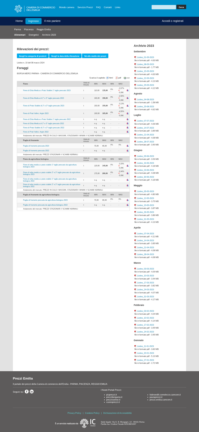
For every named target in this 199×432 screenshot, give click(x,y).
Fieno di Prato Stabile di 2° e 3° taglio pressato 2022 (43, 128)
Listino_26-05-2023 (145, 212)
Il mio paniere (52, 20)
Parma (17, 29)
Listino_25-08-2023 (145, 106)
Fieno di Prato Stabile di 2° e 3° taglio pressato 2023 (43, 106)
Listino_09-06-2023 (145, 156)
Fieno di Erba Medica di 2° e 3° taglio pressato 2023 (43, 98)
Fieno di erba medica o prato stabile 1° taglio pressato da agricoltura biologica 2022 (49, 180)
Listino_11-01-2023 (145, 346)
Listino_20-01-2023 (145, 353)
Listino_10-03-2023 (145, 275)
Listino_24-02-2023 (145, 332)
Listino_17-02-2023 (145, 325)
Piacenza (28, 29)
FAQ (98, 7)
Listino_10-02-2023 (145, 318)
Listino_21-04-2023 (145, 135)
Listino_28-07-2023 (145, 142)
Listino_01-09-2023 (145, 57)
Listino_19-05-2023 (145, 205)
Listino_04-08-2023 (145, 99)
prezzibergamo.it (114, 397)
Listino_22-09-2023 (145, 78)
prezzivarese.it (113, 400)
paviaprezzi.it (156, 397)
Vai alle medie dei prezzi (95, 56)
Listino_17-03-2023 (145, 282)
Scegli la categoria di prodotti (32, 56)
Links (117, 7)
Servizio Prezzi (85, 7)
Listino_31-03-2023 (145, 296)
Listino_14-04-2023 (145, 240)
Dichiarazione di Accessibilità (117, 413)
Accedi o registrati (172, 20)
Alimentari (19, 35)
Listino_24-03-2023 (145, 289)
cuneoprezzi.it (113, 402)
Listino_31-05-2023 (145, 219)
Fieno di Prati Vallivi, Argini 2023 (35, 113)
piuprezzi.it (111, 395)
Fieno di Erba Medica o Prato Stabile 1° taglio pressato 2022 (47, 119)
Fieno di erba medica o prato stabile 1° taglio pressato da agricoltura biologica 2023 (49, 166)
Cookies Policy (92, 413)
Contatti (108, 7)
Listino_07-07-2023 (145, 121)
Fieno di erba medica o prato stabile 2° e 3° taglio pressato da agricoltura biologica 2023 (51, 173)
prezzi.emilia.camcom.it (161, 400)
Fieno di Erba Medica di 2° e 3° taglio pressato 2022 (43, 123)
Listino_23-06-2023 (145, 170)
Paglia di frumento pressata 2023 (36, 146)
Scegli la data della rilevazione (65, 56)
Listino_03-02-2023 (145, 311)
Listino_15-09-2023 (145, 71)
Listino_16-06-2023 (145, 163)
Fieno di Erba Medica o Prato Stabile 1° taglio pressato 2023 (47, 90)
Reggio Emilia (44, 29)
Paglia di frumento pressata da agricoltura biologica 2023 (45, 200)
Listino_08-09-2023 (145, 64)
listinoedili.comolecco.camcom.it (165, 395)
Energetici (34, 35)
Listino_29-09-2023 (145, 85)
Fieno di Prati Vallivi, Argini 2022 (35, 132)
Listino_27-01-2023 (145, 360)
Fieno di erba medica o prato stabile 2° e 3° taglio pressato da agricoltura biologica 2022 (51, 185)
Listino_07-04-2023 (145, 233)
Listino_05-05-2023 (145, 191)
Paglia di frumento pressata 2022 (36, 151)
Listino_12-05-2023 (145, 198)
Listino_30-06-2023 (145, 177)
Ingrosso (33, 21)
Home (19, 20)
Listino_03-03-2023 (145, 269)
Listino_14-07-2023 (145, 128)
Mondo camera (66, 7)
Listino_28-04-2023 (145, 254)
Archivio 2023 (49, 35)
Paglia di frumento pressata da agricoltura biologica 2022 (45, 205)
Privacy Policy (74, 413)
